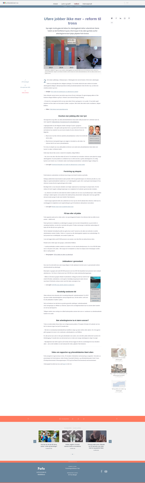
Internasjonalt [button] (87, 4)
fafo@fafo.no (41, 474)
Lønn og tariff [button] (65, 4)
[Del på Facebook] (116, 18)
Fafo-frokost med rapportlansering (59, 109)
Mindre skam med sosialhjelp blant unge (62, 206)
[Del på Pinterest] (129, 18)
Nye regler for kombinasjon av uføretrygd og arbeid (64, 91)
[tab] (72, 454)
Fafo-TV (65, 364)
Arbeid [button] (55, 4)
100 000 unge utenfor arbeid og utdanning (63, 285)
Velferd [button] (76, 4)
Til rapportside (94, 298)
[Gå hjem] (10, 2)
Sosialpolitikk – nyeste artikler (72, 428)
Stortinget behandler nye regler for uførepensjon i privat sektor (68, 164)
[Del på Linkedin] (120, 18)
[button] (28, 419)
